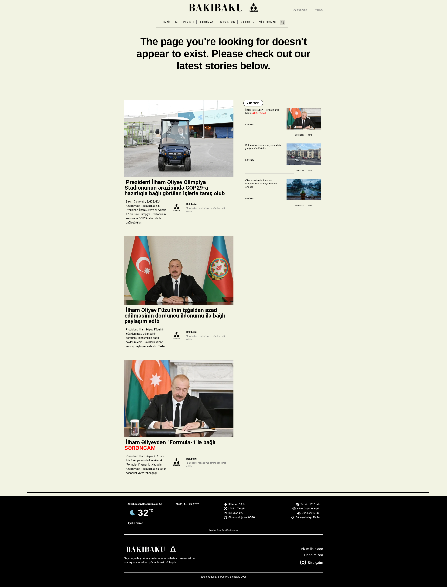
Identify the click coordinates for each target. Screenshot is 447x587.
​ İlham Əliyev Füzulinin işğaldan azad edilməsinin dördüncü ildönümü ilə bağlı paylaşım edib (174, 316)
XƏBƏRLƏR (227, 22)
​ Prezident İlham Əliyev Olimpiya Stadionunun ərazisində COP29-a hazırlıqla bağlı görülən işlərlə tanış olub (175, 188)
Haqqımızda (313, 555)
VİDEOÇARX (267, 22)
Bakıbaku (249, 124)
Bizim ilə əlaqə (312, 549)
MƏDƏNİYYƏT (184, 22)
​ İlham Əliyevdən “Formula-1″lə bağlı (169, 445)
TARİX (166, 22)
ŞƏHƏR (245, 22)
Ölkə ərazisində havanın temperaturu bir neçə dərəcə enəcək (261, 183)
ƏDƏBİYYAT (207, 22)
